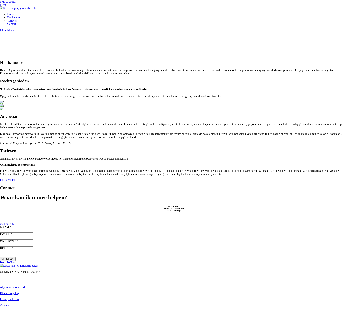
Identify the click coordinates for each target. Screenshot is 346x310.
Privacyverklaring (10, 299)
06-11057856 (7, 223)
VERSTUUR (7, 259)
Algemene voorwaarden (13, 287)
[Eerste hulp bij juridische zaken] (19, 8)
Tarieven (12, 20)
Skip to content (8, 1)
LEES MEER (8, 180)
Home (10, 14)
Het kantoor (14, 17)
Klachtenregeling (9, 293)
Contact (11, 23)
